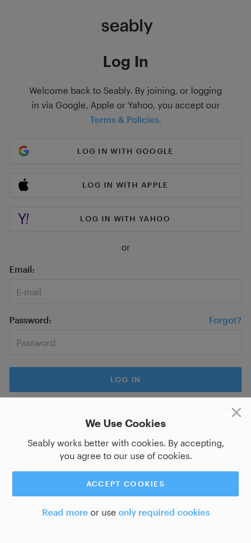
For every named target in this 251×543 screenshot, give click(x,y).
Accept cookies (125, 483)
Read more (65, 512)
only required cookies (164, 512)
